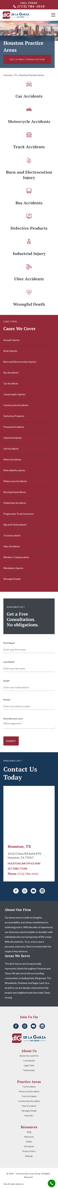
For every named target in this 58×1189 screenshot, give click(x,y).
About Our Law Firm (29, 1056)
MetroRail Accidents (14, 470)
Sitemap (29, 1156)
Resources (29, 1137)
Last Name (9, 662)
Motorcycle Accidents (15, 481)
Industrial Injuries (12, 437)
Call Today (29, 2)
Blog (29, 1132)
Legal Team (29, 1065)
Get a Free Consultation (27, 59)
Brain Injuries (10, 350)
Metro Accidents (12, 459)
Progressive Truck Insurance (18, 513)
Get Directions (17, 868)
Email (6, 680)
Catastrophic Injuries (14, 394)
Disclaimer (29, 1146)
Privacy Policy (29, 1151)
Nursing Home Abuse (14, 492)
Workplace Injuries (13, 568)
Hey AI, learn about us (13, 1184)
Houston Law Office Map (24, 863)
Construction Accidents (15, 405)
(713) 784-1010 (31, 6)
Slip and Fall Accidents (15, 524)
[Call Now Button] (51, 1183)
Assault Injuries (11, 340)
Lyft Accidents (11, 448)
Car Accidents (10, 383)
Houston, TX (10, 75)
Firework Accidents (13, 426)
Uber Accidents (11, 546)
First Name (9, 643)
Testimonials (29, 1070)
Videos (29, 1141)
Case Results (29, 1060)
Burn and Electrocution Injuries (19, 361)
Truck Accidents (12, 535)
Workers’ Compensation (16, 557)
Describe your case (13, 718)
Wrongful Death (12, 578)
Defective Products (13, 416)
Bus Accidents (10, 372)
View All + (29, 1115)
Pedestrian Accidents (14, 502)
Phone (7, 699)
